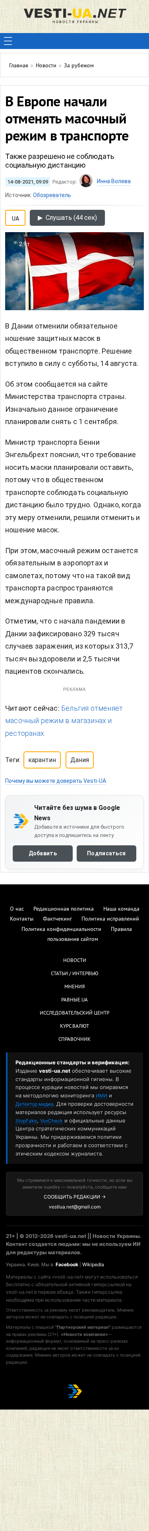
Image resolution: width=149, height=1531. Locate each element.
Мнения (74, 987)
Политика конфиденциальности (61, 929)
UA (15, 217)
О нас (17, 909)
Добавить (43, 853)
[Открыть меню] (8, 41)
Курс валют (74, 1026)
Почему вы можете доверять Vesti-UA (55, 781)
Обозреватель (52, 195)
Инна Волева (114, 181)
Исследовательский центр (74, 1013)
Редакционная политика (63, 909)
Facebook (67, 1264)
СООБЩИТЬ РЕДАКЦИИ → (75, 1197)
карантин (42, 760)
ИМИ (101, 1096)
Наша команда (121, 909)
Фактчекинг (57, 919)
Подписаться (106, 853)
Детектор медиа (34, 1104)
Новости (74, 961)
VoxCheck (51, 1121)
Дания (79, 760)
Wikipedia (93, 1264)
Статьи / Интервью (75, 974)
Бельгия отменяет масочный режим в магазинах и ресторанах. (64, 720)
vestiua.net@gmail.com (75, 1207)
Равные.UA (74, 1000)
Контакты (21, 919)
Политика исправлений (110, 919)
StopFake (26, 1121)
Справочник (74, 1039)
